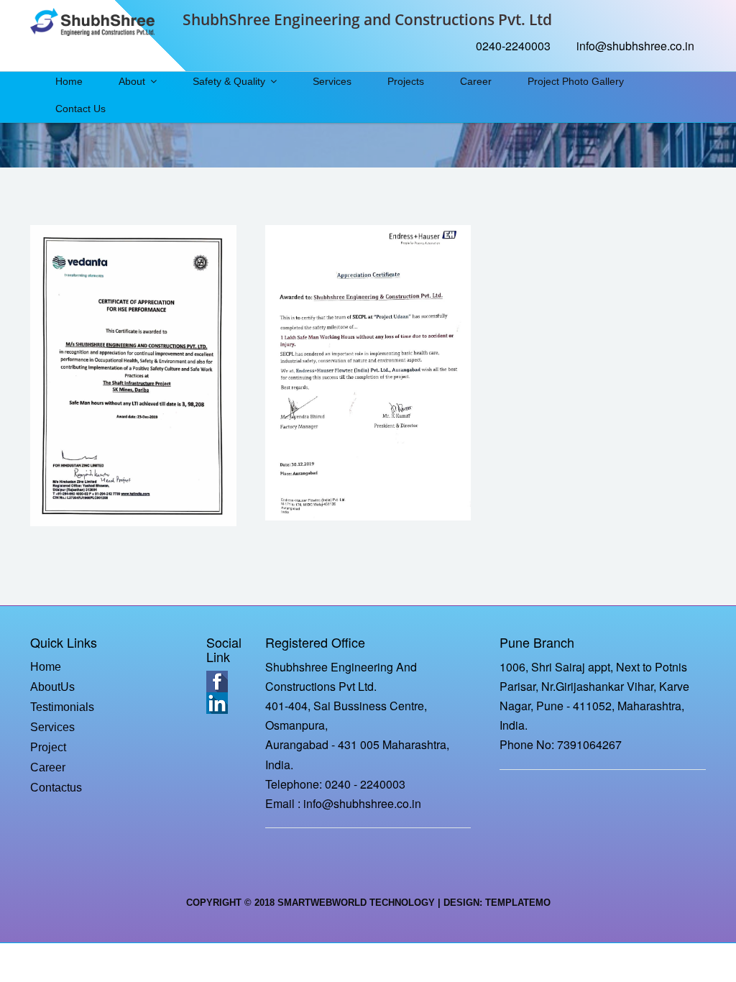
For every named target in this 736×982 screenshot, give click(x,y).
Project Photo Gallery (576, 81)
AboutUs (52, 687)
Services (332, 81)
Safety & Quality (229, 81)
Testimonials (62, 707)
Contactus (56, 787)
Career (476, 81)
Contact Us (80, 108)
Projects (405, 81)
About (132, 81)
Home (69, 81)
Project (48, 747)
